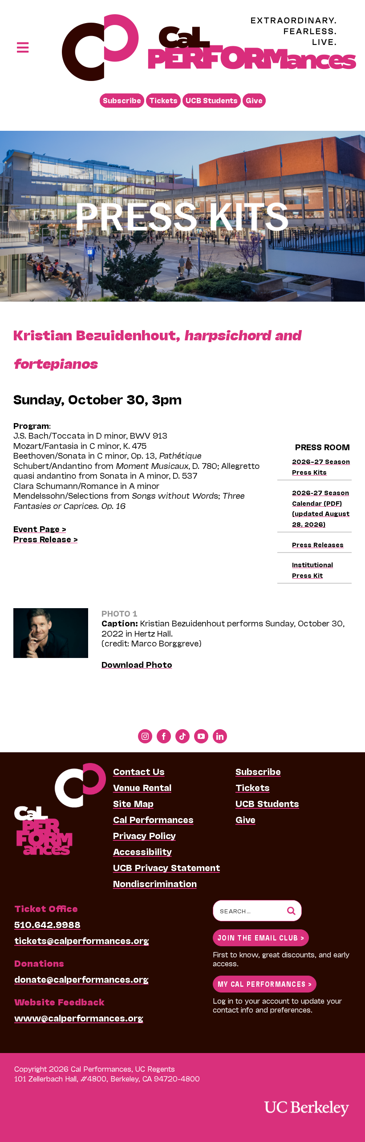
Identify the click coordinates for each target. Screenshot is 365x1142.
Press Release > (45, 539)
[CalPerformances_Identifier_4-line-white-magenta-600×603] (60, 767)
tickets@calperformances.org (81, 940)
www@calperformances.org (78, 1017)
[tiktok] (182, 736)
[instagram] (145, 736)
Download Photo (136, 664)
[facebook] (164, 736)
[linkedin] (220, 736)
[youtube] (201, 736)
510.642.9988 (47, 924)
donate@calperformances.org (81, 978)
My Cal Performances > (265, 983)
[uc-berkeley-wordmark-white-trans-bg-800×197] (306, 1100)
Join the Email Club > (261, 937)
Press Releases (318, 544)
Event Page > (39, 528)
